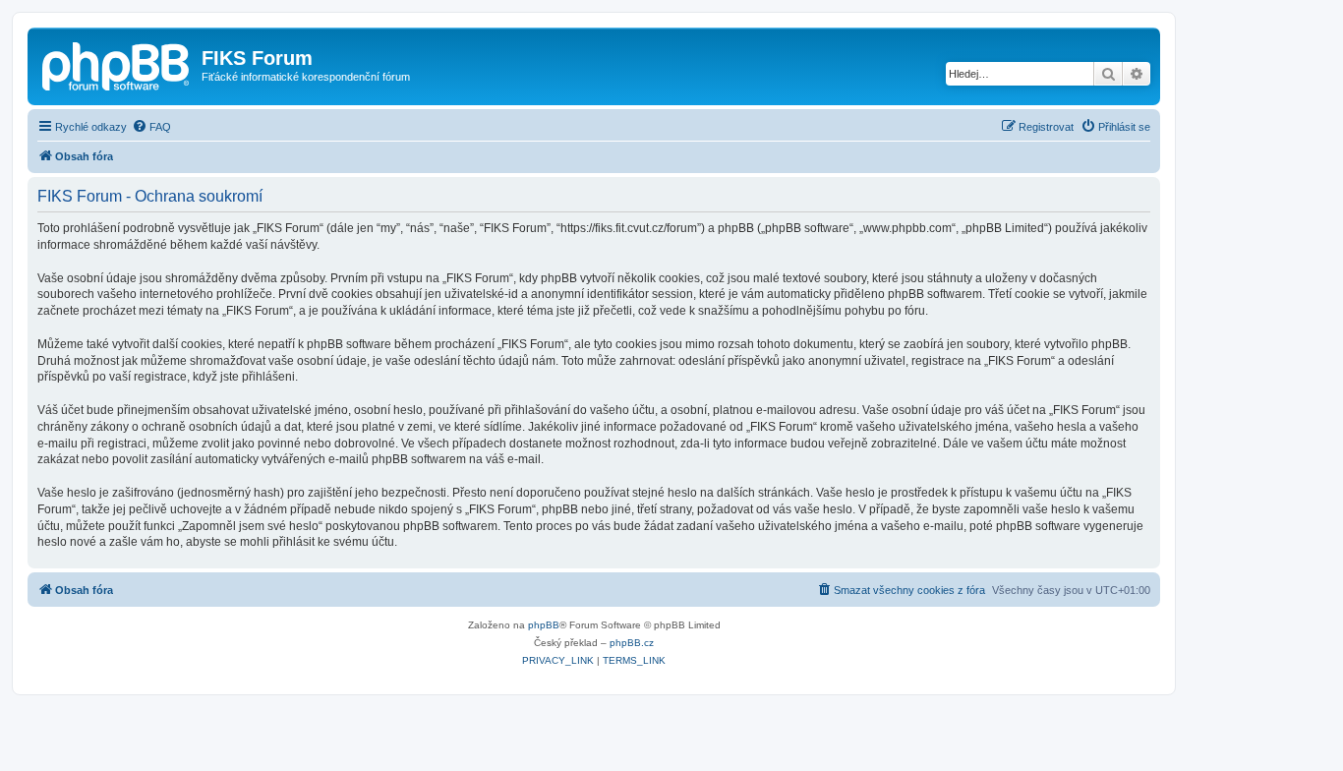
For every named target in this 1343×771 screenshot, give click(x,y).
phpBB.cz (632, 642)
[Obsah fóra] (117, 63)
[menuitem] (151, 127)
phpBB (543, 625)
